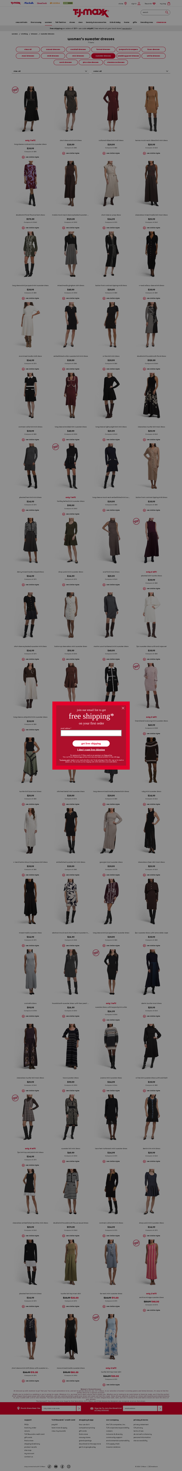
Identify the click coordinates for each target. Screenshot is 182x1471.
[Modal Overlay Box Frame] (91, 736)
